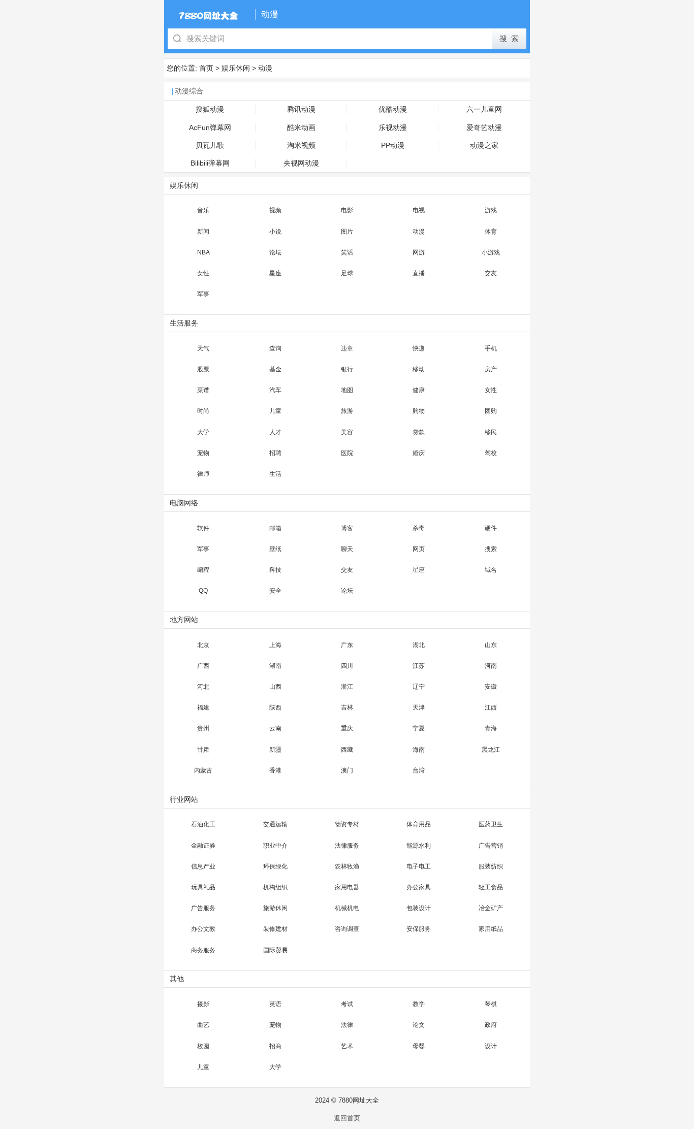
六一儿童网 (484, 109)
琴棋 (491, 1004)
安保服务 (418, 928)
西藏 (347, 749)
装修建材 (275, 928)
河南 (491, 665)
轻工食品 (491, 887)
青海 (491, 728)
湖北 (419, 645)
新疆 (275, 749)
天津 (419, 707)
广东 (347, 645)
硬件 (491, 528)
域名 (491, 569)
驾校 (491, 453)
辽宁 (419, 686)
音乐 (203, 210)
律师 (203, 473)
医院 (347, 453)
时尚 (203, 410)
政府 (491, 1024)
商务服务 (203, 950)
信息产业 (203, 866)
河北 (203, 686)
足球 (347, 273)
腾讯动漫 (301, 109)
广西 (203, 665)
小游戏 (491, 252)
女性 (203, 273)
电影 (347, 210)
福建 (203, 707)
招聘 (275, 453)
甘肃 (203, 749)
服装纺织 (491, 866)
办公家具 (418, 887)
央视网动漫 (301, 163)
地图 (347, 390)
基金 (275, 369)
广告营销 (491, 845)
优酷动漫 (392, 109)
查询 (275, 348)
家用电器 (347, 887)
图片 (347, 231)
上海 (275, 645)
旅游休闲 (275, 908)
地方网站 (184, 620)
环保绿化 (275, 866)
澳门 (347, 770)
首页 (206, 68)
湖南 (275, 665)
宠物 (203, 453)
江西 (491, 707)
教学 (419, 1004)
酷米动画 (301, 128)
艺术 (347, 1046)
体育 (491, 231)
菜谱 (203, 390)
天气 (203, 348)
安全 (275, 590)
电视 (419, 210)
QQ (203, 590)
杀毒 (419, 528)
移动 (419, 369)
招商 (275, 1046)
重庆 (347, 728)
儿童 (275, 410)
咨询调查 (347, 928)
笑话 (347, 252)
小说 (275, 231)
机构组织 (275, 887)
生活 (275, 473)
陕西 (275, 707)
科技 (275, 569)
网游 (419, 252)
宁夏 (419, 728)
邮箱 (275, 528)
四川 (347, 665)
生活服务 (184, 323)
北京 (203, 645)
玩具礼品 (203, 887)
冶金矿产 (491, 908)
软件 (203, 528)
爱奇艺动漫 (484, 128)
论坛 (275, 252)
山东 (491, 645)
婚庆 (419, 453)
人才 (275, 432)
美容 (347, 432)
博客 (347, 528)
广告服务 (203, 908)
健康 (419, 390)
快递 (419, 348)
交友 (491, 273)
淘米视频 (301, 145)
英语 (275, 1004)
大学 (203, 432)
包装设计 (418, 908)
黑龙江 (491, 749)
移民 (491, 432)
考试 (347, 1004)
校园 (203, 1046)
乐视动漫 (392, 128)
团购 (491, 410)
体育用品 (418, 824)
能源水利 (418, 845)
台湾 (419, 770)
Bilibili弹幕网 (210, 163)
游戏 (491, 210)
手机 (491, 348)
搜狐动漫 (210, 109)
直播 (419, 273)
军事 (203, 294)
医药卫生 (491, 824)
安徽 (491, 686)
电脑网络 (184, 503)
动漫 (265, 68)
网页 (419, 549)
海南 (419, 749)
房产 (491, 369)
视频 (275, 210)
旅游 (347, 410)
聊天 (347, 549)
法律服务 (347, 845)
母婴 (419, 1046)
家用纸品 (491, 928)
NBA (203, 252)
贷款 (419, 432)
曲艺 (203, 1024)
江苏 (419, 665)
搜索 (491, 549)
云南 (275, 728)
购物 (419, 410)
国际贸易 (275, 950)
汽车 (275, 390)
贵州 (203, 728)
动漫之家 (484, 145)
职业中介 (275, 845)
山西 (275, 686)
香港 (275, 770)
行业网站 (184, 799)
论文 (419, 1024)
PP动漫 (392, 145)
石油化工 (203, 824)
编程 (203, 569)
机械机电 (347, 908)
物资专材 (347, 824)
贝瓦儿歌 (210, 145)
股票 (203, 369)
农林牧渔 (347, 866)
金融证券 (203, 845)
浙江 (347, 686)
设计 (491, 1046)
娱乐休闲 (236, 68)
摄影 (203, 1004)
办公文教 (203, 928)
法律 (347, 1024)
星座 (275, 273)
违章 (347, 348)
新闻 (203, 231)
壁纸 (275, 549)
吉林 (347, 707)
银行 (347, 369)
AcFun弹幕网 (210, 128)
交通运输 (275, 824)
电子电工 (418, 866)
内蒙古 (203, 770)
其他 (177, 979)
